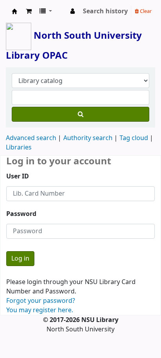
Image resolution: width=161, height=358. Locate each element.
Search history (105, 11)
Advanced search (31, 138)
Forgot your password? (40, 301)
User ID (17, 176)
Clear (145, 11)
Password (21, 214)
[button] (29, 11)
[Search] (80, 114)
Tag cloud (134, 138)
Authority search (88, 138)
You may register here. (39, 310)
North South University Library (14, 11)
